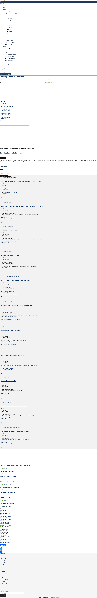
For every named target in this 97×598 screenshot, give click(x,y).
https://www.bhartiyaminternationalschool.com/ (14, 319)
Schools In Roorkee (5, 513)
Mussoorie (10, 27)
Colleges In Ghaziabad (10, 58)
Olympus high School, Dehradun (10, 255)
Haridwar (10, 25)
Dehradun (10, 18)
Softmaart (57, 597)
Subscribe (3, 595)
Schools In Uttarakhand (11, 13)
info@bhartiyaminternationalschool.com (12, 316)
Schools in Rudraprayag (6, 525)
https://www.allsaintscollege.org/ (11, 243)
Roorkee (10, 33)
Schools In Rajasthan (10, 44)
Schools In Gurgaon (10, 42)
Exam (4, 7)
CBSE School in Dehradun (7, 482)
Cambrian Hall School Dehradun (10, 330)
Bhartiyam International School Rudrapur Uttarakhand (16, 305)
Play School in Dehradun (7, 503)
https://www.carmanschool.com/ (11, 394)
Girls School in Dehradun (7, 492)
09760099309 (4, 193)
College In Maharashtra (11, 64)
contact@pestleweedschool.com (11, 192)
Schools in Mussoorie (5, 528)
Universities (5, 66)
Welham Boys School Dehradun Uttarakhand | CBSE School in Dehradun (22, 206)
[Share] (48, 552)
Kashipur (10, 20)
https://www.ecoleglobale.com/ (11, 294)
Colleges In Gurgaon (10, 56)
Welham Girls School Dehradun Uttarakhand (14, 406)
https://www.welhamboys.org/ (11, 218)
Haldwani (10, 23)
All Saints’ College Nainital (9, 230)
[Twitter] (48, 549)
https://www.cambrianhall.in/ (11, 344)
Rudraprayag (10, 35)
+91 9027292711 (5, 267)
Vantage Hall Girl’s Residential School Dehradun (15, 431)
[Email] (48, 550)
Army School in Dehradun (7, 471)
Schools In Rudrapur (5, 531)
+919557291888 (5, 292)
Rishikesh (10, 31)
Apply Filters (4, 176)
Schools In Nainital (5, 536)
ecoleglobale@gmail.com (9, 291)
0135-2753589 (5, 343)
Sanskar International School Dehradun (12, 355)
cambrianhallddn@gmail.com (10, 341)
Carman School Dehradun (8, 381)
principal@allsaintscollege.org (10, 241)
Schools (4, 9)
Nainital (9, 29)
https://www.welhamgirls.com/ (11, 419)
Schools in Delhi (9, 40)
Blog (4, 68)
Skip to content (2, 0)
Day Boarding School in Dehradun (10, 487)
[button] (6, 9)
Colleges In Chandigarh (11, 54)
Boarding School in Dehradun (8, 476)
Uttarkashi (10, 38)
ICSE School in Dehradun (7, 498)
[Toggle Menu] (10, 11)
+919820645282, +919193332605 (8, 368)
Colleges (4, 46)
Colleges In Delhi (9, 52)
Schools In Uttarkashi (5, 539)
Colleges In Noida (9, 60)
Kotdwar (9, 21)
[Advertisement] (30, 94)
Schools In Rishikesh (5, 522)
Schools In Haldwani (5, 516)
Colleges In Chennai (10, 62)
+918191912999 (5, 442)
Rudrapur (10, 36)
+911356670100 (5, 418)
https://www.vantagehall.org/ (11, 443)
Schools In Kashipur (5, 533)
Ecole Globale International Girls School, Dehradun (16, 280)
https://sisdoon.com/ (9, 369)
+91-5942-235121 (5, 242)
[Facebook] (48, 547)
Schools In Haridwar (5, 519)
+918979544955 (5, 217)
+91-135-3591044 (5, 393)
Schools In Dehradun (5, 510)
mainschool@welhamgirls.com (10, 417)
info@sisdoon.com (8, 366)
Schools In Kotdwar (5, 542)
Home (4, 5)
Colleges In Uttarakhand (11, 50)
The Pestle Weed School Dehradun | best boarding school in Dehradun (21, 181)
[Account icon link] (0, 2)
